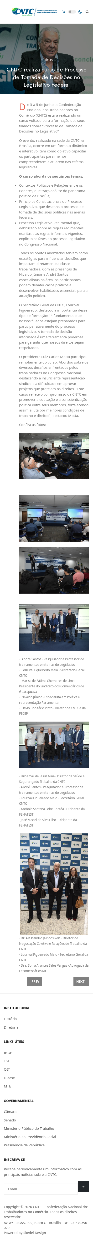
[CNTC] (34, 12)
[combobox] (87, 11)
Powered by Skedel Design (25, 1232)
